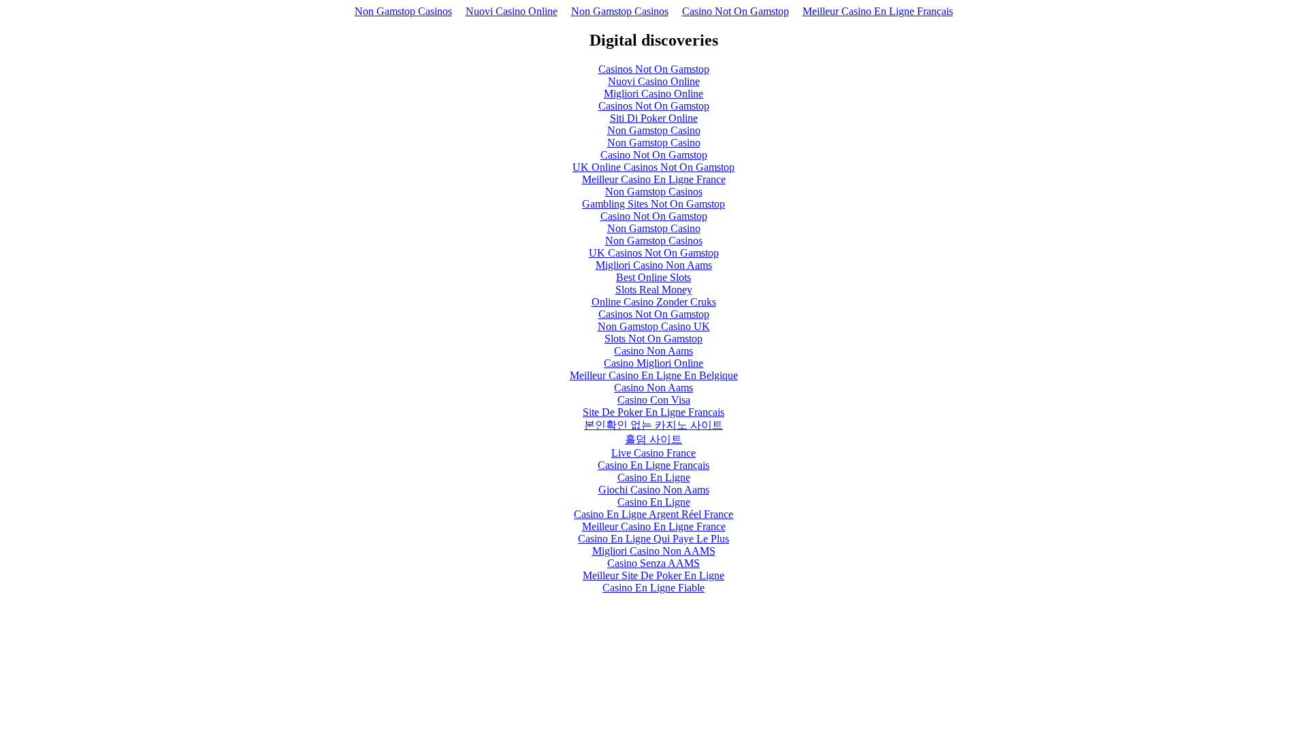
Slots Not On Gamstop (653, 338)
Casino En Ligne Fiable (653, 587)
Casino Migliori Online (653, 363)
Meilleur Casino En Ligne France (654, 179)
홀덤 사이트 (653, 439)
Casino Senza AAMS (653, 563)
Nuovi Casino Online (512, 11)
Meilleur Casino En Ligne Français (878, 11)
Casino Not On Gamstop (735, 11)
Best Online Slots (653, 277)
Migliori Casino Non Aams (654, 265)
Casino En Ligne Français (653, 465)
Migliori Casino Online (653, 93)
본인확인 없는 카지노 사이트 (653, 425)
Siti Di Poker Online (654, 118)
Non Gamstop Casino (653, 130)
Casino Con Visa (653, 400)
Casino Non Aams (653, 351)
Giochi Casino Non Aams (653, 489)
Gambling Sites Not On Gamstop (653, 204)
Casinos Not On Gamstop (653, 69)
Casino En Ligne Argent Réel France (653, 514)
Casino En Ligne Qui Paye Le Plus (653, 538)
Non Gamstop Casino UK (654, 326)
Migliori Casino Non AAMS (653, 551)
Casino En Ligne (653, 477)
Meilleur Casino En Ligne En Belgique (654, 375)
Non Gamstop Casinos (403, 11)
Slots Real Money (653, 289)
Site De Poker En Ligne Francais (653, 412)
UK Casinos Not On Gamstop (654, 253)
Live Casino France (653, 453)
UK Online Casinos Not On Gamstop (653, 167)
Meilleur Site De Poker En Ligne (653, 575)
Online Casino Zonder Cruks (654, 302)
